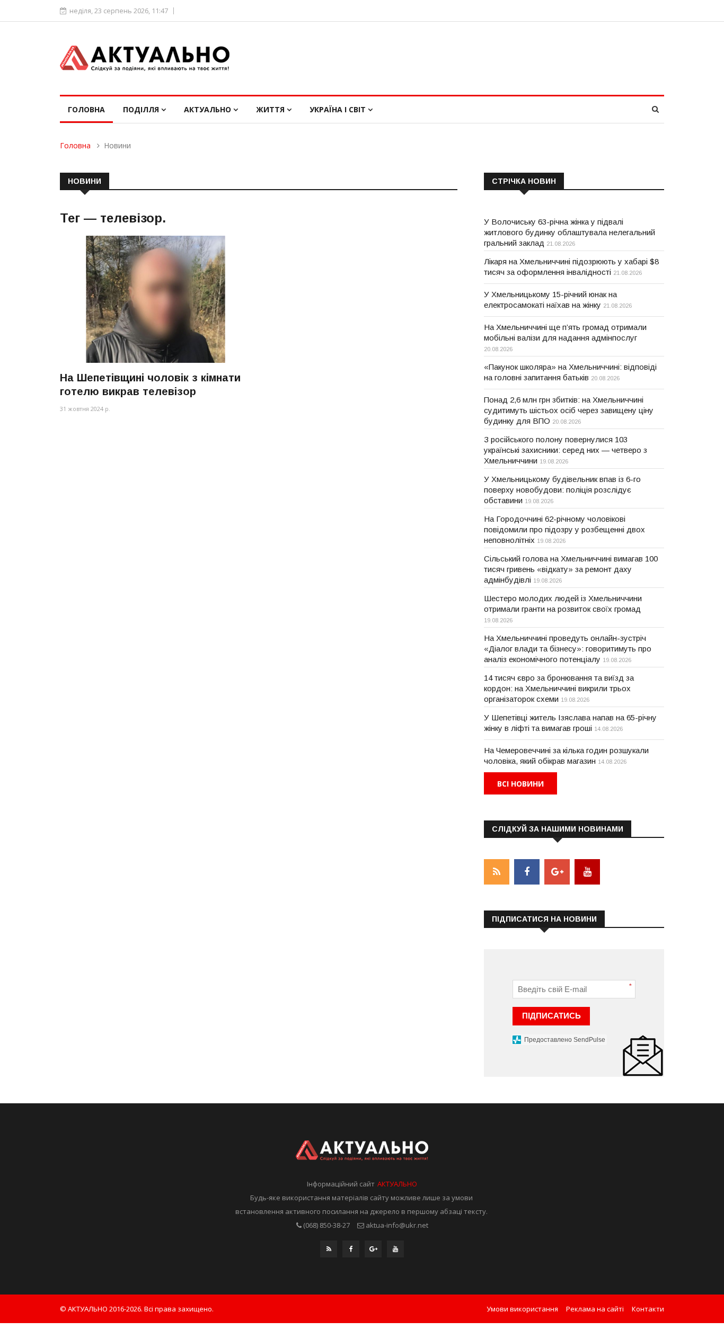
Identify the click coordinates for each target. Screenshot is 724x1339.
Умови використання (522, 1309)
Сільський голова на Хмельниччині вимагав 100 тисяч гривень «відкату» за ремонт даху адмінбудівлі (571, 569)
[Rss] (328, 1248)
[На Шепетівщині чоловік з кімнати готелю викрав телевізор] (155, 299)
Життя (271, 109)
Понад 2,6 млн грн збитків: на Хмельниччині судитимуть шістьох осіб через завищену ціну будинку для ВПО (569, 410)
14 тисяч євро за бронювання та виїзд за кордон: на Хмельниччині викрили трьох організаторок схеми (559, 688)
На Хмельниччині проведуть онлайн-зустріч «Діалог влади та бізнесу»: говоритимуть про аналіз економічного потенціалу (567, 648)
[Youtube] (395, 1248)
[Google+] (373, 1248)
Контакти (648, 1309)
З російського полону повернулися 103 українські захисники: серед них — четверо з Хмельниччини (565, 450)
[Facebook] (350, 1248)
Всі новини (520, 784)
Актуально (208, 109)
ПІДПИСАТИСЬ (551, 1015)
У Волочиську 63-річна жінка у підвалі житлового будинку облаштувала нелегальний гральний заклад (569, 232)
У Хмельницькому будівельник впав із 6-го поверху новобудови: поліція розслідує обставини (562, 490)
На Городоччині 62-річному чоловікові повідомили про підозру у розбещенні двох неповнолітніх (564, 529)
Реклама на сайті (595, 1309)
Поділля (142, 109)
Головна (86, 109)
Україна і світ (339, 109)
